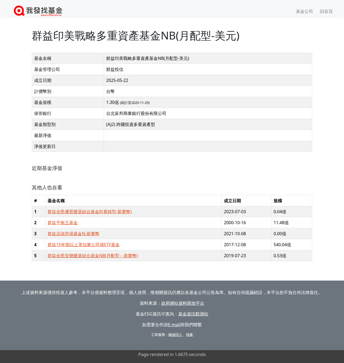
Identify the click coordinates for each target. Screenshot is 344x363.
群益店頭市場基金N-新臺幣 (73, 234)
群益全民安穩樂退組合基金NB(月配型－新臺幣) (93, 256)
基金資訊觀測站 (193, 314)
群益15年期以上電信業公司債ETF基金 (84, 245)
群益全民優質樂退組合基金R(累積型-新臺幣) (90, 212)
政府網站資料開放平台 (182, 303)
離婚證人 (175, 334)
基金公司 (304, 11)
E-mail (174, 325)
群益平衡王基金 (63, 223)
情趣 (189, 334)
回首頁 (326, 11)
